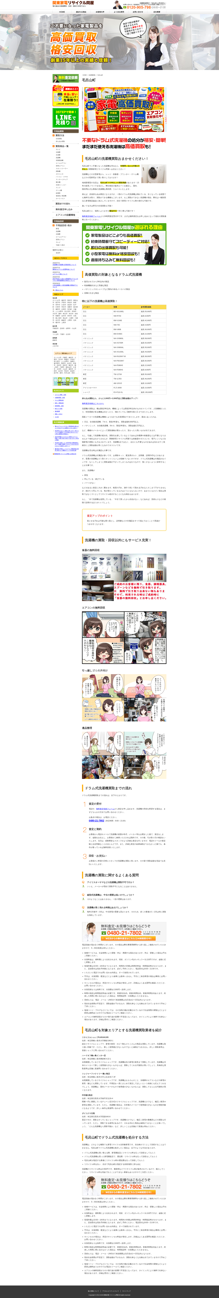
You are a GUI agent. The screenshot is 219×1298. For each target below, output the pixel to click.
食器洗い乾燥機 (61, 196)
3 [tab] (122, 134)
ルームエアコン (61, 163)
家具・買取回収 (59, 403)
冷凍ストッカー (61, 185)
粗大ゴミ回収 (58, 408)
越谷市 (71, 357)
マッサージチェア (62, 179)
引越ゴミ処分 (60, 245)
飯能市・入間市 (66, 320)
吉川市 (60, 371)
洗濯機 (58, 157)
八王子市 (56, 346)
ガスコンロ (59, 174)
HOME (85, 75)
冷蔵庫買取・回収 (60, 397)
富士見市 (57, 361)
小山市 (74, 328)
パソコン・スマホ (62, 177)
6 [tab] (133, 134)
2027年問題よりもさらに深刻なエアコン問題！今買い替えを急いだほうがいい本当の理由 (67, 438)
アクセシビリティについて (110, 1291)
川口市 (60, 359)
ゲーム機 (59, 190)
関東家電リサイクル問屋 (111, 1295)
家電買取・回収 (59, 405)
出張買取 (59, 139)
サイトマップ (126, 1291)
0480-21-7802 (96, 820)
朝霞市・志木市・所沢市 (64, 316)
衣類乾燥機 (59, 160)
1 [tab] (116, 134)
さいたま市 (57, 357)
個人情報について (93, 1291)
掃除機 (58, 171)
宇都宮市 (56, 328)
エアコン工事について (60, 274)
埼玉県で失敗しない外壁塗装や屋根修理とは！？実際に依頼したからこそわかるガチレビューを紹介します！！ (67, 444)
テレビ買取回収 (59, 400)
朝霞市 (66, 359)
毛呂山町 (67, 373)
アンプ (58, 187)
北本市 (59, 365)
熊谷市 (63, 363)
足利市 (62, 328)
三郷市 (62, 367)
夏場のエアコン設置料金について (64, 269)
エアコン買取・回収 (60, 394)
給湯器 (58, 193)
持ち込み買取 (60, 141)
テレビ (58, 149)
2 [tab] (119, 134)
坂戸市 (56, 373)
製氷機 (58, 182)
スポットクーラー (62, 168)
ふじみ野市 (65, 361)
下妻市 (62, 334)
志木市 (69, 363)
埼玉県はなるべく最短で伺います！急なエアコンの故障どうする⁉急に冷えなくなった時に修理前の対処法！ (67, 432)
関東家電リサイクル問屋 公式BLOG (65, 454)
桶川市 (71, 365)
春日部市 (57, 363)
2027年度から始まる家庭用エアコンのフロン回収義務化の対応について (65, 279)
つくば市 (56, 334)
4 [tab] (126, 134)
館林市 (55, 340)
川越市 (65, 357)
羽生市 (66, 371)
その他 (57, 417)
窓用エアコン (60, 166)
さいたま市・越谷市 (59, 300)
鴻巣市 (72, 361)
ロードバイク (60, 198)
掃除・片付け (58, 414)
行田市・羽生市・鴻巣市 (64, 307)
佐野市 (68, 328)
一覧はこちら (58, 290)
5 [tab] (129, 134)
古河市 (68, 334)
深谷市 (65, 365)
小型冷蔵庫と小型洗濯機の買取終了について (65, 286)
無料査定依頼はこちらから (93, 403)
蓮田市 (71, 369)
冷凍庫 (58, 155)
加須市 (58, 253)
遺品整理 (57, 411)
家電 (57, 228)
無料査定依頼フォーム (91, 216)
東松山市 (69, 367)
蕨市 (61, 373)
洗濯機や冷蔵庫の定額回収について (64, 265)
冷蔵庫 (58, 152)
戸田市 (72, 359)
